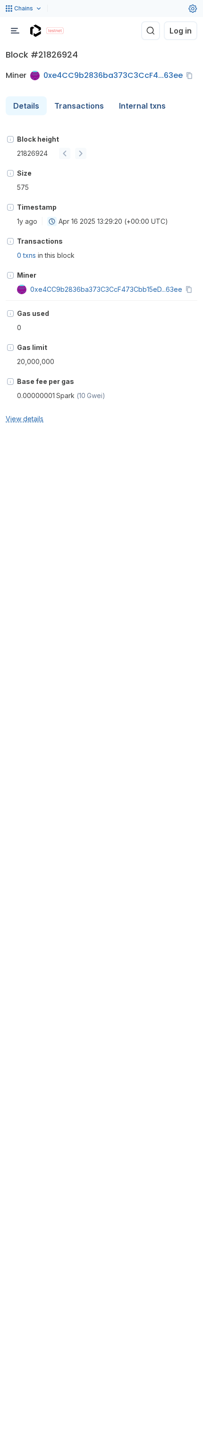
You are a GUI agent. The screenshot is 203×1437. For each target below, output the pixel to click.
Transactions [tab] (79, 106)
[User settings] (192, 8)
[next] (80, 153)
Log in (180, 30)
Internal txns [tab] (142, 106)
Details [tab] (26, 106)
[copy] (191, 75)
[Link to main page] (35, 31)
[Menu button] (15, 30)
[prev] (64, 153)
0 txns (26, 255)
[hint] (10, 139)
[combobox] (52, 221)
